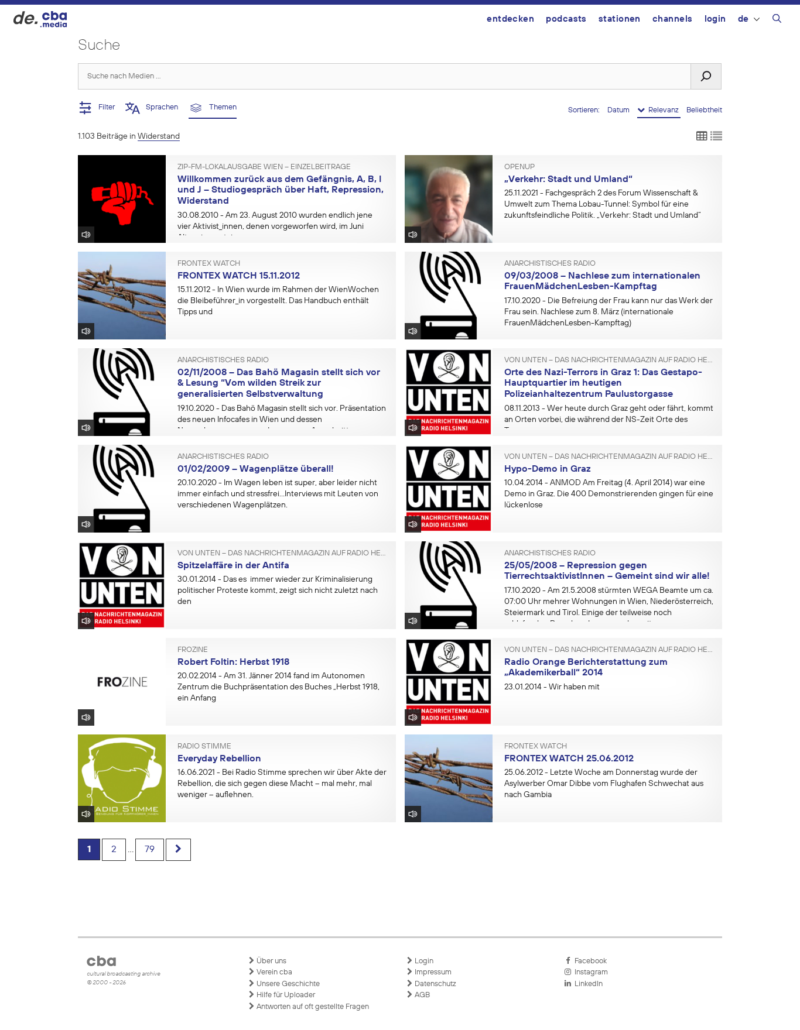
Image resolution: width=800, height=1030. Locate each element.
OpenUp (519, 167)
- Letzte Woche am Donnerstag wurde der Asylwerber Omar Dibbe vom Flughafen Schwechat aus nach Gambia (603, 783)
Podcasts (566, 19)
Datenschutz (434, 984)
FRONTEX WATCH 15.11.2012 (238, 276)
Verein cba (273, 972)
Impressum (432, 972)
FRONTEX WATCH (208, 263)
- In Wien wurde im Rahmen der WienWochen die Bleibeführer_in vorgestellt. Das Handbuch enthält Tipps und (278, 301)
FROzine (192, 650)
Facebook (589, 961)
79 (150, 849)
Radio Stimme (204, 746)
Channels (672, 19)
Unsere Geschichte (287, 984)
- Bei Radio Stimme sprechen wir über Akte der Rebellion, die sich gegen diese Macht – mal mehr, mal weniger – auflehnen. (282, 783)
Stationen (620, 19)
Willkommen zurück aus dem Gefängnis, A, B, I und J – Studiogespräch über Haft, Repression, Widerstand (280, 190)
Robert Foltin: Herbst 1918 (233, 662)
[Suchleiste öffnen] (776, 20)
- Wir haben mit (552, 687)
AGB (421, 995)
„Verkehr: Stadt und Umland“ (568, 179)
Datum (619, 110)
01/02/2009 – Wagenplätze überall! (255, 469)
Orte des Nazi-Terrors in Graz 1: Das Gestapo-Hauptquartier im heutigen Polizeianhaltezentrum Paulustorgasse (603, 383)
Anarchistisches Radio (550, 263)
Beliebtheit (704, 110)
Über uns (270, 961)
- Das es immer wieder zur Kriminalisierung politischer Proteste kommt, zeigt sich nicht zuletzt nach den (277, 590)
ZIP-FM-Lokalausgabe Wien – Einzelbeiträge (264, 167)
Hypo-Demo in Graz (547, 469)
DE (743, 19)
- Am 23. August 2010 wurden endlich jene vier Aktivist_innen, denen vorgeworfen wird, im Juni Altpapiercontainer (274, 226)
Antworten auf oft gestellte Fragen (312, 1007)
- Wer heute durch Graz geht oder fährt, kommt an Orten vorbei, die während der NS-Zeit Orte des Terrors (608, 419)
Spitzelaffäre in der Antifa (233, 566)
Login (715, 19)
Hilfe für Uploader (285, 995)
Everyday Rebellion (219, 759)
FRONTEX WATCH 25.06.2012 (569, 759)
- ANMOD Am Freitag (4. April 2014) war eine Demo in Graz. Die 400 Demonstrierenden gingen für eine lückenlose (608, 494)
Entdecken (510, 19)
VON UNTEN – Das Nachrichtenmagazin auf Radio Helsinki (609, 360)
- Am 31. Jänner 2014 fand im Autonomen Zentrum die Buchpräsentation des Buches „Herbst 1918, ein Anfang (278, 687)
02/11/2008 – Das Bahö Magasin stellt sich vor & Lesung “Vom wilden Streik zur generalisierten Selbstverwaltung (278, 383)
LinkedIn (587, 984)
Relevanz (663, 110)
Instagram (589, 972)
